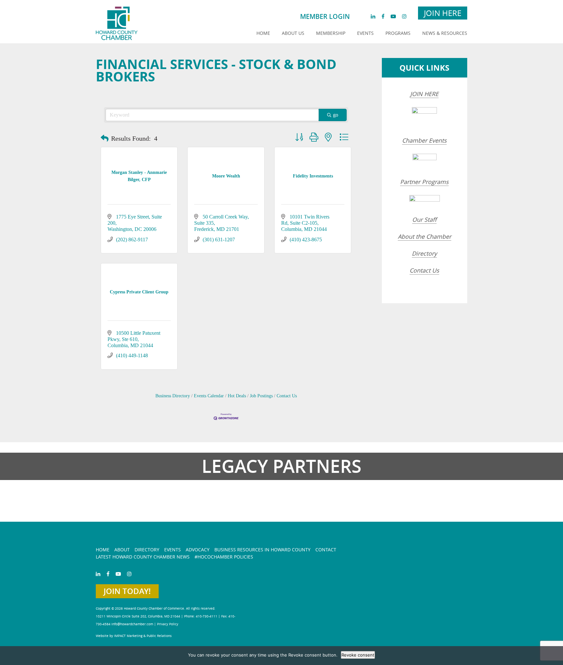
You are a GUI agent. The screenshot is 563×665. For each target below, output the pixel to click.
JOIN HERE (424, 94)
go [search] (335, 115)
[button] (104, 138)
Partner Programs (424, 182)
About (122, 549)
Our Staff (424, 219)
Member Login (325, 16)
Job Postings (261, 395)
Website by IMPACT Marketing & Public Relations (134, 636)
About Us (293, 33)
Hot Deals (237, 395)
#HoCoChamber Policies (224, 557)
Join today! (127, 591)
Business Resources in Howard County (262, 549)
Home (263, 33)
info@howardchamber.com (132, 624)
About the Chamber (424, 236)
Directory (424, 253)
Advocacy (197, 549)
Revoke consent (357, 655)
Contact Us (287, 395)
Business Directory (172, 395)
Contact (325, 549)
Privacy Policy (167, 624)
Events (365, 33)
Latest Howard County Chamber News (143, 557)
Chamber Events (424, 140)
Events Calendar (209, 395)
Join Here (442, 13)
